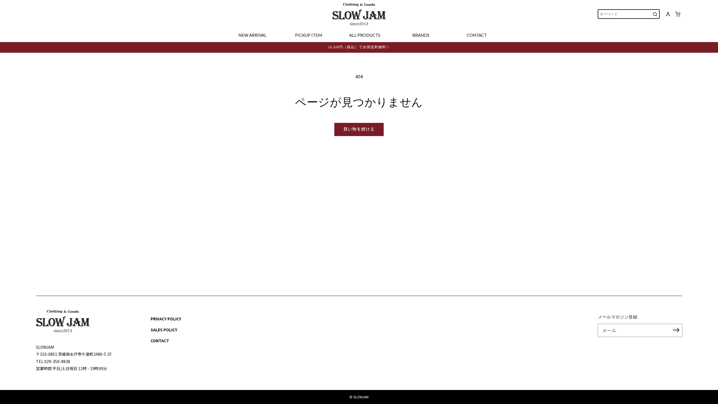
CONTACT (477, 35)
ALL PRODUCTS (364, 35)
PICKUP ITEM (308, 35)
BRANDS (420, 35)
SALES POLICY (164, 329)
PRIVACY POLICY (166, 319)
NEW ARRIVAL (252, 35)
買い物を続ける (359, 129)
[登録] (676, 330)
